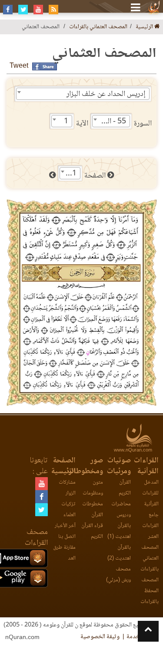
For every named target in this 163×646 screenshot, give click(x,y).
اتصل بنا (67, 536)
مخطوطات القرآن (92, 510)
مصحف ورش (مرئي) (118, 575)
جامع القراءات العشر (150, 526)
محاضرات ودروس (121, 510)
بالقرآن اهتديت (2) (119, 553)
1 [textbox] (66, 121)
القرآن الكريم (125, 488)
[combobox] (83, 94)
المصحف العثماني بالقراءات (98, 27)
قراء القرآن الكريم (92, 531)
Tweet (19, 66)
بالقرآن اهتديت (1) (119, 531)
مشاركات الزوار (67, 488)
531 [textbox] (70, 174)
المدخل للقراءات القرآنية (150, 493)
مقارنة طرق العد (64, 553)
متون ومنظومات (93, 488)
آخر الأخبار (65, 526)
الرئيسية (145, 27)
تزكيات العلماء (68, 510)
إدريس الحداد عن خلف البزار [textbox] (106, 94)
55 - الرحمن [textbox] (109, 121)
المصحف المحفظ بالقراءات (149, 591)
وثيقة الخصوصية (100, 637)
